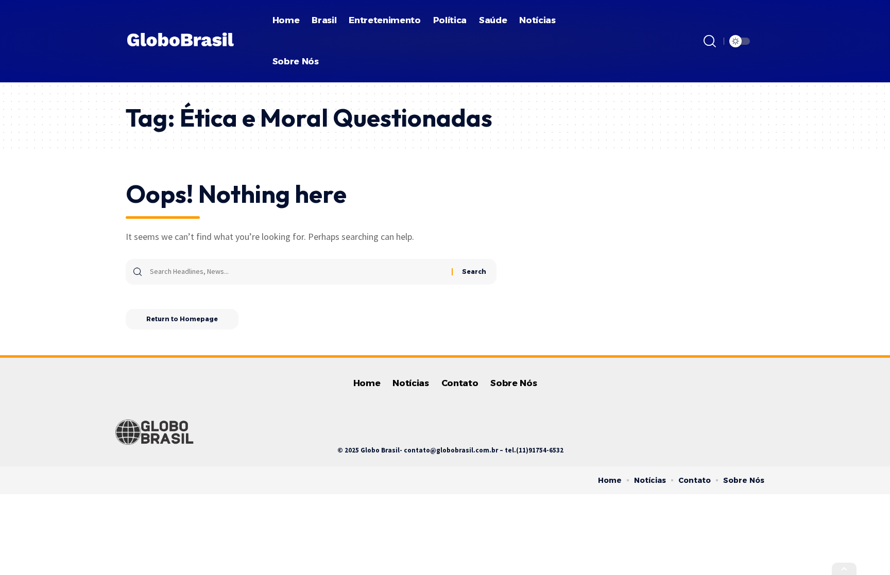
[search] (710, 41)
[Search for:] (297, 272)
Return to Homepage (182, 319)
